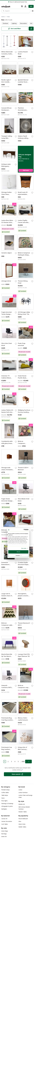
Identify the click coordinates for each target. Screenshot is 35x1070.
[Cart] (22, 6)
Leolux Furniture (23, 792)
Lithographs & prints (7, 806)
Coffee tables (5, 792)
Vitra (20, 821)
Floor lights (4, 801)
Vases (3, 798)
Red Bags (4, 834)
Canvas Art (4, 818)
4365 (23, 761)
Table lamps (4, 795)
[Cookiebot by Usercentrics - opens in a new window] (23, 529)
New (8, 16)
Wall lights (4, 809)
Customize (18, 555)
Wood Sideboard (23, 818)
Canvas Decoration (6, 821)
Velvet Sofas (22, 824)
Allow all (18, 551)
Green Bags (4, 831)
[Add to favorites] (15, 52)
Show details (23, 548)
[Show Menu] (33, 11)
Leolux (20, 790)
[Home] (10, 6)
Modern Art (22, 804)
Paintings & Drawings (7, 803)
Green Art (4, 836)
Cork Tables (4, 824)
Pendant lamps (5, 790)
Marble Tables (22, 827)
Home (3, 16)
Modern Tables (23, 812)
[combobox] (17, 11)
